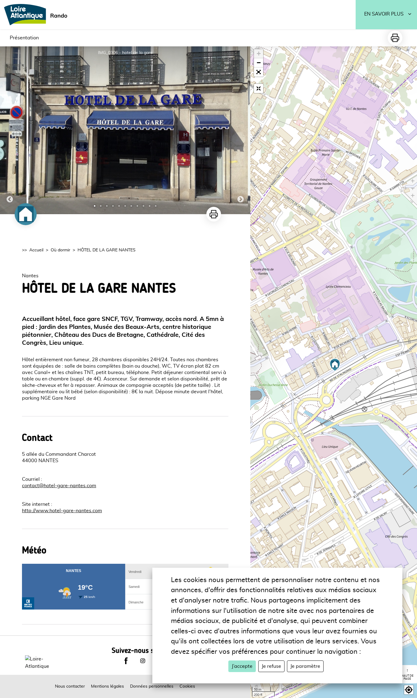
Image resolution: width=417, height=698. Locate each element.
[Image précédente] (10, 130)
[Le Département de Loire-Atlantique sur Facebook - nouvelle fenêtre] (126, 660)
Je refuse (271, 666)
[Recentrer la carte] (258, 88)
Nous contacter (70, 686)
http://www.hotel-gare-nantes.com (62, 510)
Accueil (36, 250)
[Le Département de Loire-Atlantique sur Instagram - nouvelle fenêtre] (142, 660)
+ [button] (259, 53)
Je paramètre (305, 666)
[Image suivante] (240, 130)
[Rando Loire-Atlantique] (37, 14)
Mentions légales (107, 686)
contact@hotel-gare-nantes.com (59, 485)
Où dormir (60, 250)
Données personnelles (151, 686)
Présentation (24, 37)
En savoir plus (384, 14)
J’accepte (242, 666)
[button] (258, 72)
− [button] (259, 63)
